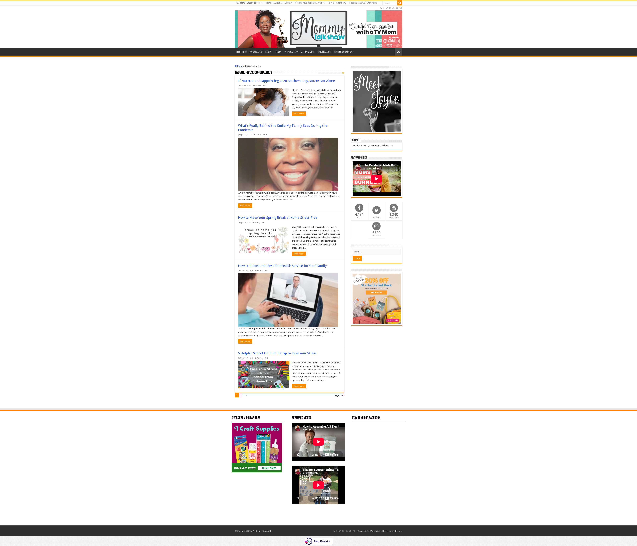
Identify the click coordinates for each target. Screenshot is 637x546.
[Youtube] (393, 8)
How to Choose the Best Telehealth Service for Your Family (282, 266)
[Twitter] (386, 8)
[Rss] (381, 8)
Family (268, 52)
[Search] (399, 2)
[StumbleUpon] (397, 8)
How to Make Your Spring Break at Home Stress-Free (277, 218)
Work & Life (290, 52)
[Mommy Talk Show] (318, 27)
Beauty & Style (307, 52)
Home (268, 3)
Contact (288, 3)
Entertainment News (343, 52)
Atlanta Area (256, 52)
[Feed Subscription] (343, 72)
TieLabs (398, 531)
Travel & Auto (324, 52)
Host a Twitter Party (337, 3)
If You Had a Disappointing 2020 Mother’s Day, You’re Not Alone (286, 81)
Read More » (299, 113)
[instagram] (400, 8)
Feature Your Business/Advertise (309, 3)
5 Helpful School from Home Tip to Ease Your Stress (277, 353)
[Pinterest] (390, 8)
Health (278, 52)
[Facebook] (384, 8)
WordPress (375, 531)
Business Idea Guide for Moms (363, 3)
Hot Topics (241, 52)
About (277, 3)
